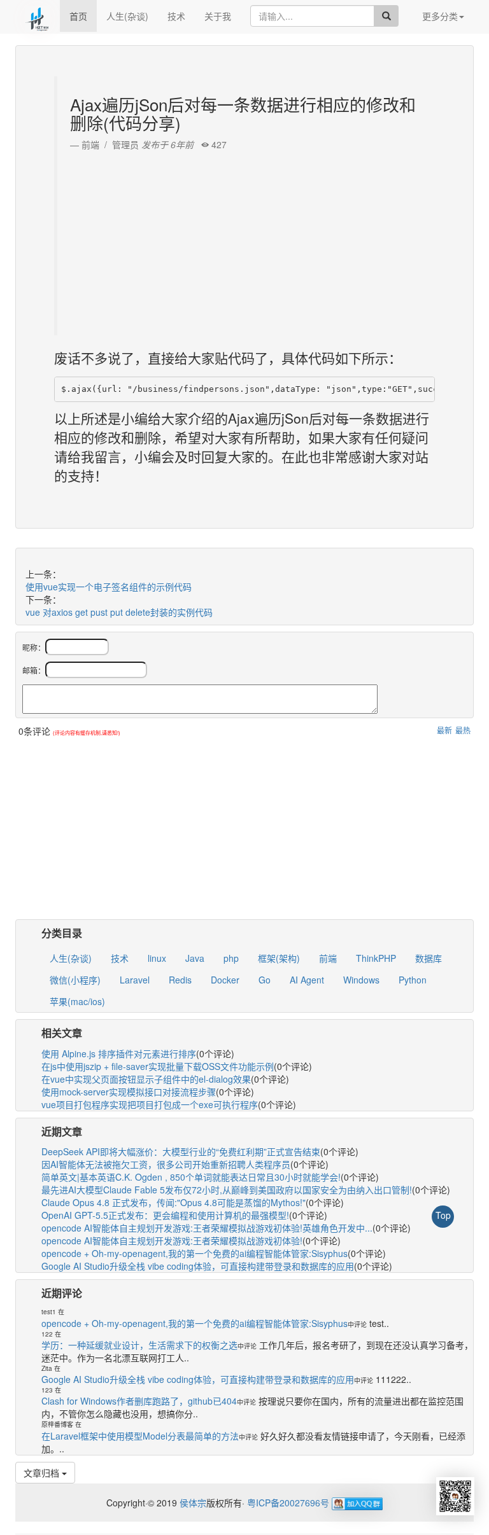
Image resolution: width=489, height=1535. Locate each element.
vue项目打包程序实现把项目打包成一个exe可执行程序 (149, 1104)
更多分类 (440, 16)
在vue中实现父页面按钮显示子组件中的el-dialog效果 (146, 1079)
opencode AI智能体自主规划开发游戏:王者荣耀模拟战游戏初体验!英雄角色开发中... (206, 1227)
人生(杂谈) (127, 16)
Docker (225, 979)
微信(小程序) (75, 979)
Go (265, 979)
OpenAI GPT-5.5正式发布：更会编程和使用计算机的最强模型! (165, 1215)
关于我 (217, 16)
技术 (176, 16)
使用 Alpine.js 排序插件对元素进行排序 (118, 1053)
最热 (463, 730)
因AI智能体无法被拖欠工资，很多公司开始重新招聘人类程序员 (165, 1164)
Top (443, 1215)
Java (194, 958)
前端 (328, 958)
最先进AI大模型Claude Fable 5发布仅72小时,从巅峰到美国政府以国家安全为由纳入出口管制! (226, 1189)
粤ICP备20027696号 (288, 1502)
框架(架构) (279, 958)
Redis (180, 979)
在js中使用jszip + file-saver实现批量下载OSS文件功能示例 (157, 1066)
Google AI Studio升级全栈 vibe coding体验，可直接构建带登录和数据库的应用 (197, 1266)
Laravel (135, 979)
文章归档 (43, 1472)
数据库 (428, 958)
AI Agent (307, 979)
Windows (361, 979)
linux (157, 958)
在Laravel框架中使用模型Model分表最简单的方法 (140, 1435)
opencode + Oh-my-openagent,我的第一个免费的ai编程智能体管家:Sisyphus (194, 1253)
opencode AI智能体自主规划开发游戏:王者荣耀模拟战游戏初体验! (171, 1240)
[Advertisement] (246, 240)
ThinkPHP (376, 958)
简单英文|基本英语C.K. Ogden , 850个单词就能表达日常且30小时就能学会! (191, 1176)
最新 (444, 730)
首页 (78, 16)
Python (413, 979)
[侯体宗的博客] (37, 16)
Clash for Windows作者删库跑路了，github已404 (139, 1400)
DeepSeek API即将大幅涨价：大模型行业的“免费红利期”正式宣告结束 (180, 1151)
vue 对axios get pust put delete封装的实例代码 (119, 612)
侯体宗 (191, 1502)
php (231, 958)
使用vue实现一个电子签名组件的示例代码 (108, 586)
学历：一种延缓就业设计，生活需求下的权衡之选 (139, 1344)
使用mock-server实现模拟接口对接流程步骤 (128, 1091)
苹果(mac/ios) (77, 1001)
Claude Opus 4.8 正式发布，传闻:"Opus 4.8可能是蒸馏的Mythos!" (173, 1202)
